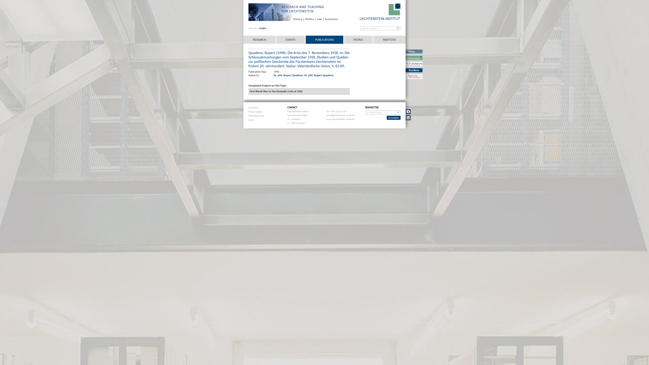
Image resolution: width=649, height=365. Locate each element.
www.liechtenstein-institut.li (340, 119)
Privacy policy (255, 111)
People (358, 40)
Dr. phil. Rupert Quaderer (288, 75)
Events (290, 40)
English (262, 28)
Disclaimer (253, 107)
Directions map (256, 115)
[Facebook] (408, 111)
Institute (389, 40)
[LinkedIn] (408, 117)
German (253, 28)
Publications (324, 40)
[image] (380, 11)
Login (251, 119)
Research (259, 40)
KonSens (414, 70)
